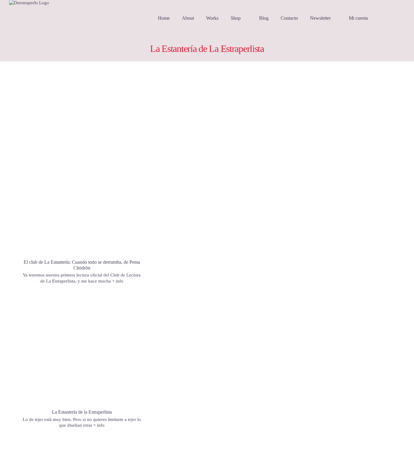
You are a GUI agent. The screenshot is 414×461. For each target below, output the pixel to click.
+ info (117, 281)
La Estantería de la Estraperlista (82, 412)
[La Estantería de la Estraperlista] (82, 354)
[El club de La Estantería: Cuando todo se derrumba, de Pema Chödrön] (82, 163)
